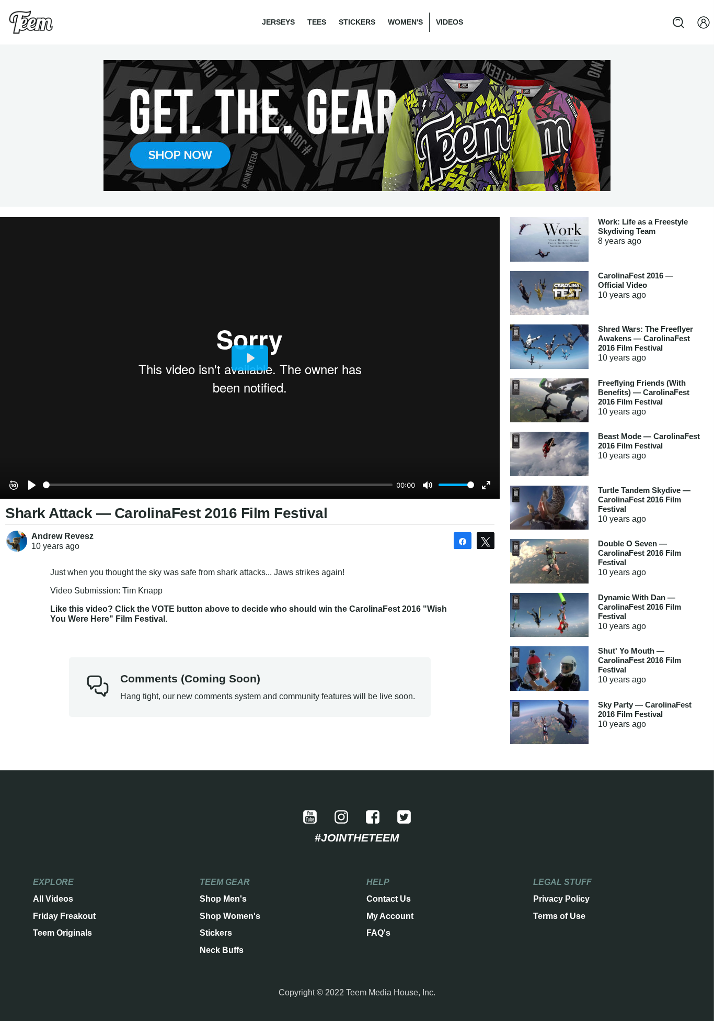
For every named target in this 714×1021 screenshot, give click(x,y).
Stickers (357, 22)
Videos (449, 22)
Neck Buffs (222, 950)
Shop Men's (223, 898)
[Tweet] (485, 540)
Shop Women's (230, 916)
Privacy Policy (561, 898)
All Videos (53, 898)
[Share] (462, 540)
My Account (389, 916)
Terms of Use (559, 916)
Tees (316, 22)
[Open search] (678, 22)
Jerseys (278, 22)
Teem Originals (62, 932)
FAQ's (378, 932)
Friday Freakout (64, 916)
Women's (405, 22)
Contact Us (388, 898)
